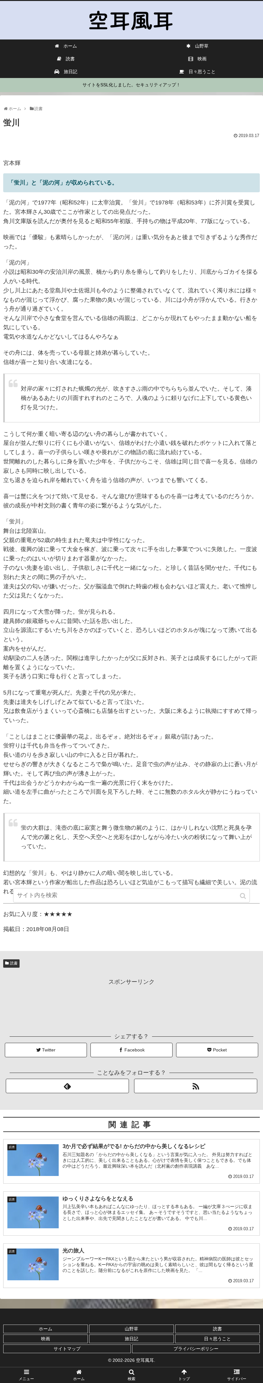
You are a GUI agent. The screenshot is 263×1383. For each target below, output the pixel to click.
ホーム (45, 1328)
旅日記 (131, 1338)
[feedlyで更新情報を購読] (67, 1086)
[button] (243, 896)
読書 (14, 963)
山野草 (131, 1328)
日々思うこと (217, 1338)
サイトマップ (67, 1348)
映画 (45, 1338)
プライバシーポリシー (196, 1348)
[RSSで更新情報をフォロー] (195, 1086)
